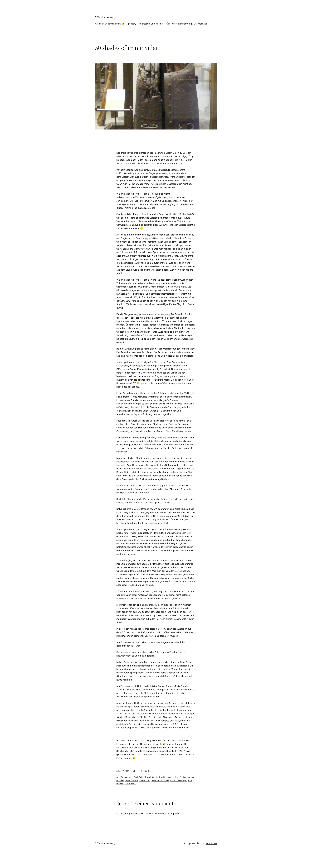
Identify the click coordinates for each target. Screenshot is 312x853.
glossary (131, 23)
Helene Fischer (179, 777)
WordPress (211, 843)
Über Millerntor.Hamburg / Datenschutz (186, 23)
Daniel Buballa (151, 777)
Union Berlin (130, 783)
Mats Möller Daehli (160, 780)
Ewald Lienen (165, 777)
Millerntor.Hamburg (105, 17)
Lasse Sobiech (131, 780)
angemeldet (133, 813)
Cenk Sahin (139, 777)
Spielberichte (147, 771)
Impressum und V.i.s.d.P (151, 23)
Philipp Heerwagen (178, 780)
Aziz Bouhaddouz (124, 777)
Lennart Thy (144, 780)
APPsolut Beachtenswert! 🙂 (110, 23)
